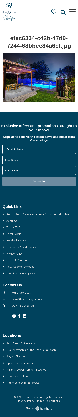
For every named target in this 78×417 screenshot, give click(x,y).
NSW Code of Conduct (20, 266)
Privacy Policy (14, 253)
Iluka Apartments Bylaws (20, 273)
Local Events (13, 234)
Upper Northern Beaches (21, 363)
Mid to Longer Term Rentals (22, 382)
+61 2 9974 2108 (21, 292)
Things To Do (14, 227)
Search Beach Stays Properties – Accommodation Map (38, 214)
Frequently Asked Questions (22, 247)
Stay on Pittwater (16, 356)
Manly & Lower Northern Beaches (26, 369)
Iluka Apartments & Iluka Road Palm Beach (31, 350)
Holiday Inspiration (17, 240)
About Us (11, 220)
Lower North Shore (17, 376)
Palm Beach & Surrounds (21, 343)
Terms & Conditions (18, 260)
